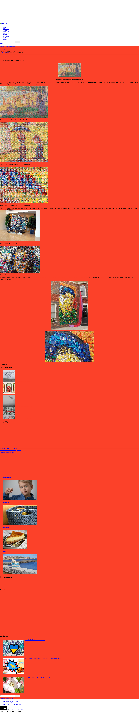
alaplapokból (16, 209)
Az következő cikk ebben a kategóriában (10, 450)
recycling (10, 421)
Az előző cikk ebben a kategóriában (9, 448)
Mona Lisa (2, 209)
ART (10, 423)
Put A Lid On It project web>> (19, 279)
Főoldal (2, 43)
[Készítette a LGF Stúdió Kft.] (15, 709)
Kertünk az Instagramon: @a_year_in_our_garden (37, 677)
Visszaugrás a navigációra (6, 49)
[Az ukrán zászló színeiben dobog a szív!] (13, 648)
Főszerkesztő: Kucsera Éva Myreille (12, 704)
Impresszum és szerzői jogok (10, 701)
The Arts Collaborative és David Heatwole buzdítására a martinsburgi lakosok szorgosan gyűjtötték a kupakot (60, 277)
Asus (3, 208)
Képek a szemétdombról (8, 46)
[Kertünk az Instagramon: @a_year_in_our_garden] (13, 685)
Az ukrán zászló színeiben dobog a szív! (35, 640)
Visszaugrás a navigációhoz (7, 452)
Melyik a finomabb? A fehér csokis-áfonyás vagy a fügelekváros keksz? (43, 658)
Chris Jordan (3, 82)
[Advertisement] (48, 11)
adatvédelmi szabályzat (9, 703)
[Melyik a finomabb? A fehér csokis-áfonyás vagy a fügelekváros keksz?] (13, 666)
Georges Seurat (49, 82)
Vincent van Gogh (103, 277)
